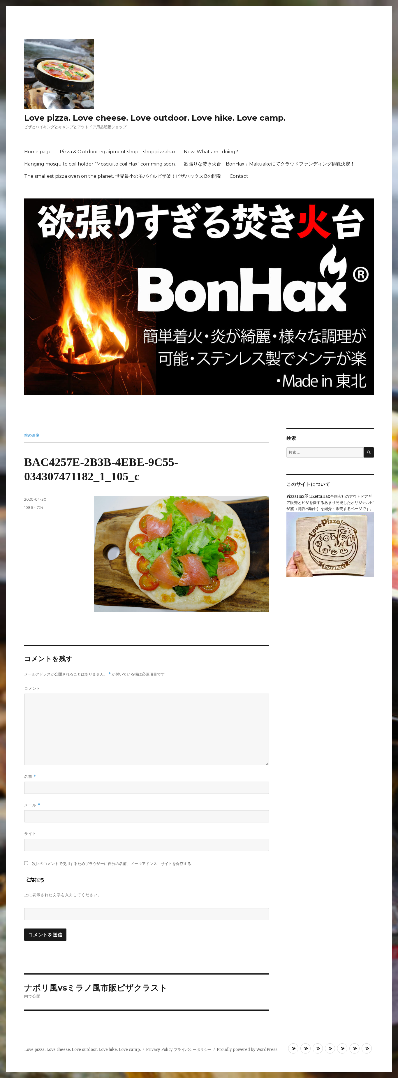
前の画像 (31, 435)
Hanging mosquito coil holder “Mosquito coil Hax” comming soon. (100, 164)
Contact (239, 176)
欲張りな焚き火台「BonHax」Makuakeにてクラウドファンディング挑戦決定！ (269, 164)
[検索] (369, 452)
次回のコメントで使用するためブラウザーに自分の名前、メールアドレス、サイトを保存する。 (113, 863)
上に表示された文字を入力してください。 (63, 894)
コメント (32, 688)
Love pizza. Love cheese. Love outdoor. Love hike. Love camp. (155, 118)
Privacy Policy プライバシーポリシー (179, 1049)
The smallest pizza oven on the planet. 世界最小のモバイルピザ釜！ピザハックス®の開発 (122, 176)
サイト (30, 833)
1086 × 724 (33, 507)
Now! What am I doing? (211, 151)
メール (32, 805)
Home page (38, 151)
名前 (30, 776)
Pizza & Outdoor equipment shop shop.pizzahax (118, 151)
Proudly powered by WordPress (247, 1049)
